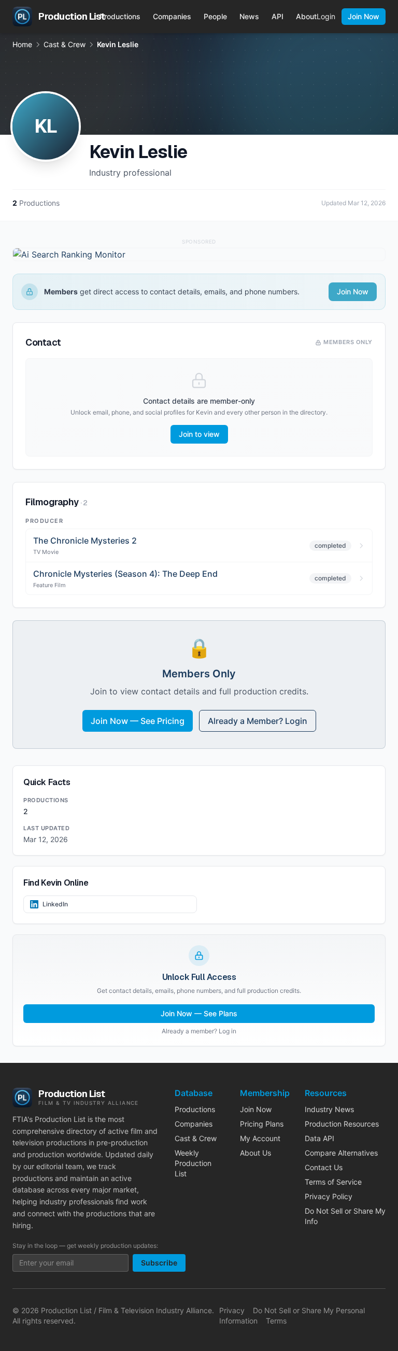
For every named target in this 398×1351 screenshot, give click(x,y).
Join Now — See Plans (199, 1013)
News (249, 16)
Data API (319, 1138)
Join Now (363, 16)
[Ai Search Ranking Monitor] (199, 254)
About (306, 16)
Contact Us (324, 1167)
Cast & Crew (65, 44)
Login (326, 16)
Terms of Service (333, 1181)
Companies (172, 16)
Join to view (199, 434)
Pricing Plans (261, 1123)
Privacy (232, 1310)
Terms (276, 1320)
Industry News (329, 1109)
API (277, 16)
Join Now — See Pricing (137, 721)
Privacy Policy (328, 1196)
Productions (120, 16)
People (215, 16)
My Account (260, 1138)
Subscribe (159, 1262)
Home (22, 44)
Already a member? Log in (199, 1031)
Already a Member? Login (257, 721)
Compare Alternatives (341, 1152)
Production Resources (342, 1123)
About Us (255, 1152)
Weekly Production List (193, 1163)
